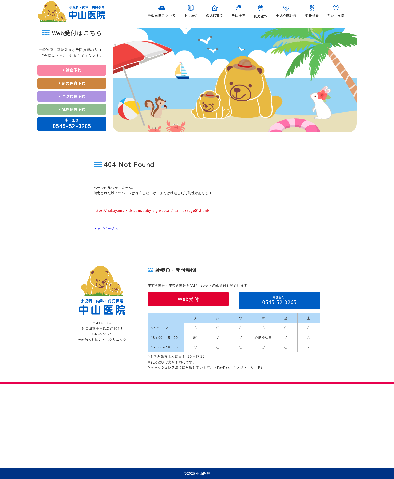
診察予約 (73, 70)
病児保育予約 (73, 83)
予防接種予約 (73, 96)
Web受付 (188, 299)
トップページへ (106, 228)
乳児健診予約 (73, 109)
